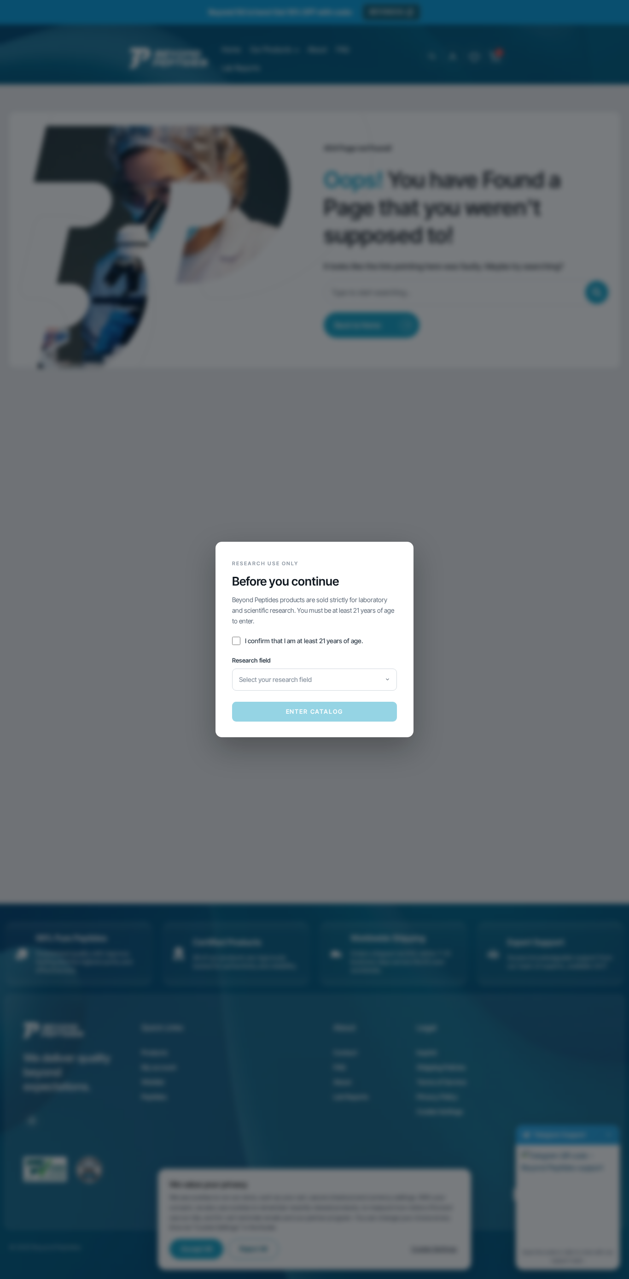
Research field (251, 660)
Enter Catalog (315, 711)
